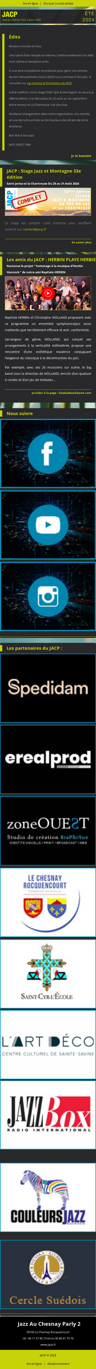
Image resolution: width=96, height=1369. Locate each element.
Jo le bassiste (81, 156)
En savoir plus (81, 242)
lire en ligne (30, 3)
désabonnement (58, 1364)
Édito (14, 37)
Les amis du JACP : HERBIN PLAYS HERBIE (51, 260)
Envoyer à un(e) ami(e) (58, 3)
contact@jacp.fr (34, 229)
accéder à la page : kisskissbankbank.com (61, 393)
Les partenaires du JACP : (34, 648)
